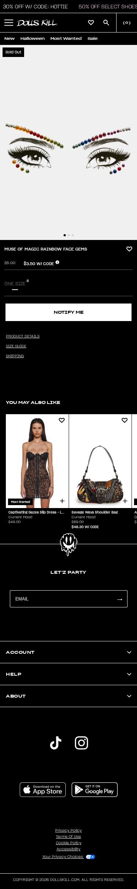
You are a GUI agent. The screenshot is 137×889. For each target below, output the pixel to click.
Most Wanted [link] (66, 38)
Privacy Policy (68, 830)
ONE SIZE (15, 284)
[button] (8, 22)
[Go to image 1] (65, 235)
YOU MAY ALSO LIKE (33, 402)
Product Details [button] (22, 336)
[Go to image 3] (73, 235)
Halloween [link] (32, 38)
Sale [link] (93, 38)
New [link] (9, 38)
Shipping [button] (15, 356)
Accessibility (68, 849)
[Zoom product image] (68, 142)
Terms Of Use (68, 837)
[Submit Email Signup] (119, 599)
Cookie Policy (68, 843)
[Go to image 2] (69, 235)
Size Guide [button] (16, 346)
